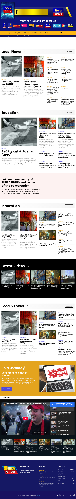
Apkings (38, 495)
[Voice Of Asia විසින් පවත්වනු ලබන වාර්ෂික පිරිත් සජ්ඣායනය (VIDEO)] (69, 442)
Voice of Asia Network (34, 36)
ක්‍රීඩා (41, 32)
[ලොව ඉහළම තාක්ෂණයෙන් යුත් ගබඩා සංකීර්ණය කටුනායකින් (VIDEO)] (66, 123)
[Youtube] (73, 495)
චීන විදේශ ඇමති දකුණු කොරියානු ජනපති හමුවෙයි (52, 101)
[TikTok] (67, 495)
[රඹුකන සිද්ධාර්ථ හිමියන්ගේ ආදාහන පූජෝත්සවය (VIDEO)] (34, 66)
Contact (46, 36)
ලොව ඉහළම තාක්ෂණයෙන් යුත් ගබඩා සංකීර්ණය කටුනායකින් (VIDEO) (66, 135)
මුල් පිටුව (9, 32)
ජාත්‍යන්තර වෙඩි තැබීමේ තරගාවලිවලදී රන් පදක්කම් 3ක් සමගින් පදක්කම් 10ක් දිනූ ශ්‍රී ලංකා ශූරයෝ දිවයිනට (53, 91)
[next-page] (73, 292)
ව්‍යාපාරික (34, 32)
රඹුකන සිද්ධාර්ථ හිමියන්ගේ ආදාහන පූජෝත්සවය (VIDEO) (32, 84)
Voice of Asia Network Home (27, 470)
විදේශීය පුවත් (26, 32)
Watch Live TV (21, 36)
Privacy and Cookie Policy (26, 472)
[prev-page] (2, 292)
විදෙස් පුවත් (49, 97)
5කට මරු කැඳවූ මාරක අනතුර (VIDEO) (6, 449)
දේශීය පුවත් (17, 32)
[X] (70, 495)
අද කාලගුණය (64, 88)
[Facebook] (57, 495)
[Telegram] (64, 495)
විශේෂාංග (47, 32)
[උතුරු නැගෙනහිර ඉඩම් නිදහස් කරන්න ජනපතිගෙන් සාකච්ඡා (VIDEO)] (68, 277)
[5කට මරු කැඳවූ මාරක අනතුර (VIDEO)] (11, 66)
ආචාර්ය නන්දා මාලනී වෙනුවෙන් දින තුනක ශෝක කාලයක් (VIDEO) (53, 81)
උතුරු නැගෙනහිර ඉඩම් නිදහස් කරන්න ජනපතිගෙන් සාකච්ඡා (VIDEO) (66, 155)
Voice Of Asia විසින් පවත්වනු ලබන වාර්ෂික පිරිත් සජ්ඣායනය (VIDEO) (47, 165)
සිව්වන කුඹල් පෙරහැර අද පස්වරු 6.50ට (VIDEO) (44, 449)
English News (10, 36)
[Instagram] (61, 495)
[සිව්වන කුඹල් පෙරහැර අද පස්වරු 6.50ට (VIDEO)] (47, 235)
